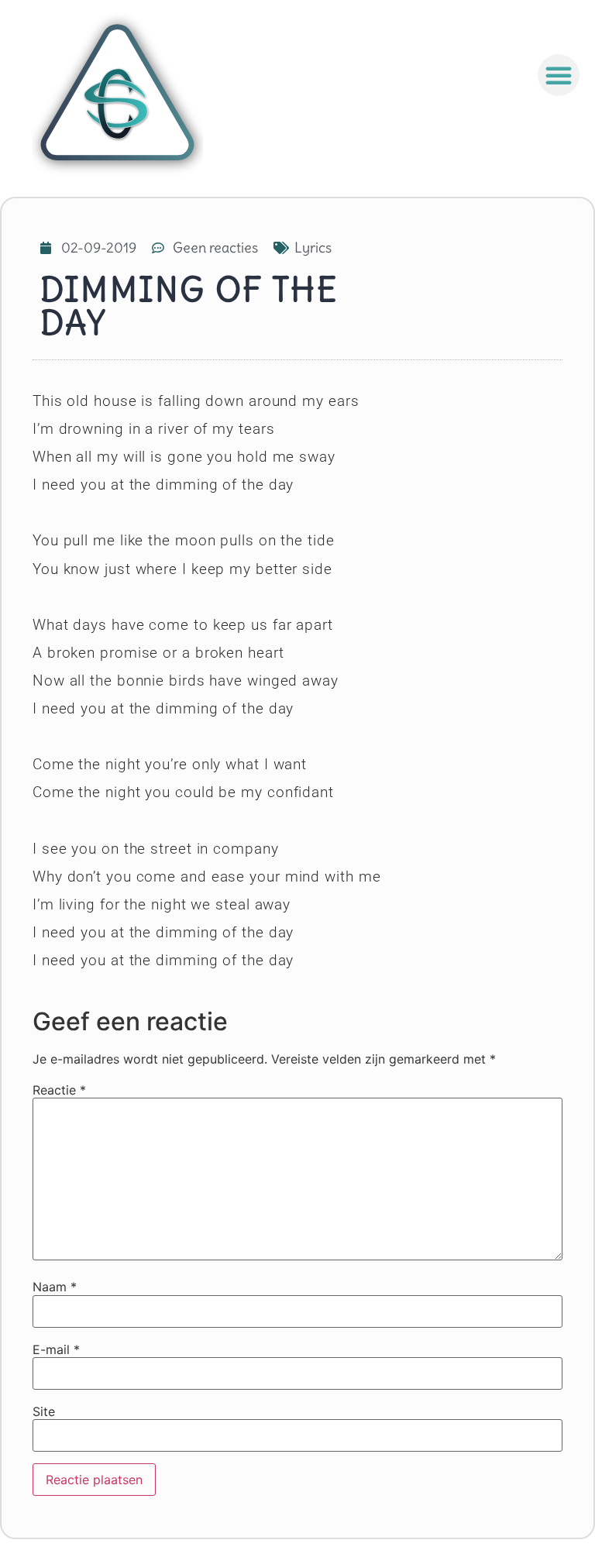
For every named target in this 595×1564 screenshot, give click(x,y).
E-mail (56, 1349)
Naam (55, 1286)
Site (44, 1411)
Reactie (59, 1090)
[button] (559, 75)
